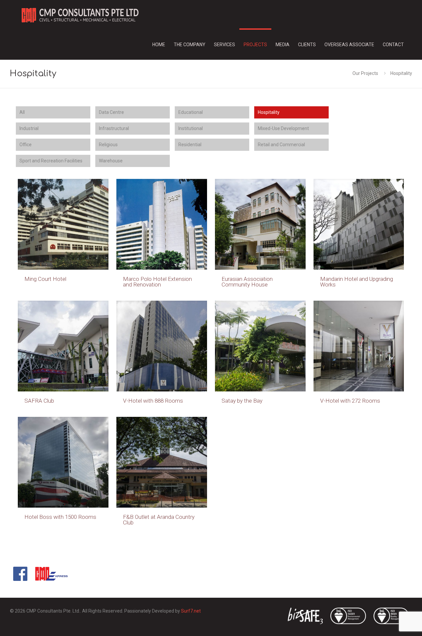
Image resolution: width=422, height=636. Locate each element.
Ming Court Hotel (45, 279)
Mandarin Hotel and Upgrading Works (356, 282)
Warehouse (111, 160)
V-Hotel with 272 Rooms (350, 400)
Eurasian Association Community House (247, 282)
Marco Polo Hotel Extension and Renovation (157, 282)
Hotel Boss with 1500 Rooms (60, 517)
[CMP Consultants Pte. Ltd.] (79, 15)
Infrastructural (114, 128)
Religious (108, 144)
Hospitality (269, 112)
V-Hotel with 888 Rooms (153, 400)
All (22, 112)
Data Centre (111, 112)
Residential (189, 144)
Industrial (29, 128)
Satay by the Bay (242, 400)
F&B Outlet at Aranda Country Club (159, 520)
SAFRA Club (39, 400)
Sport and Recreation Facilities (50, 160)
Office (25, 144)
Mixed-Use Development (283, 128)
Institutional (190, 128)
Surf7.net (191, 611)
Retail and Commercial (281, 144)
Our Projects (365, 73)
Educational (190, 112)
